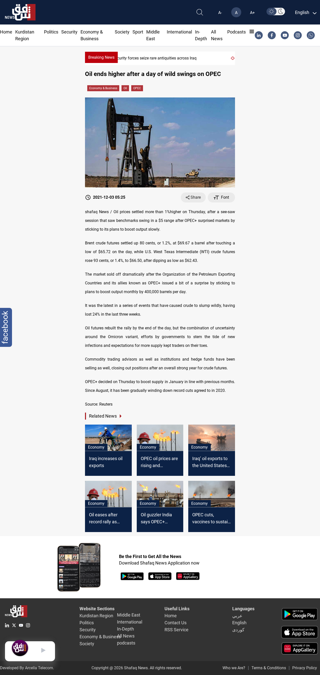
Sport (137, 31)
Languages (243, 608)
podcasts (236, 31)
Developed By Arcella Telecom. (27, 668)
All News (125, 636)
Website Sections (97, 608)
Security (69, 31)
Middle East (128, 615)
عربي (237, 615)
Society (122, 31)
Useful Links (177, 608)
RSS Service (176, 629)
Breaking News (101, 57)
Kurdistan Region (96, 615)
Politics (51, 31)
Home (6, 31)
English (239, 622)
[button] (231, 58)
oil (125, 88)
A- (220, 12)
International (179, 31)
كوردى (238, 629)
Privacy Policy (304, 668)
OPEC (137, 88)
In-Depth (125, 629)
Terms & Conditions (269, 668)
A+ (252, 12)
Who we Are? (233, 668)
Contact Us (175, 622)
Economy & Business (103, 88)
